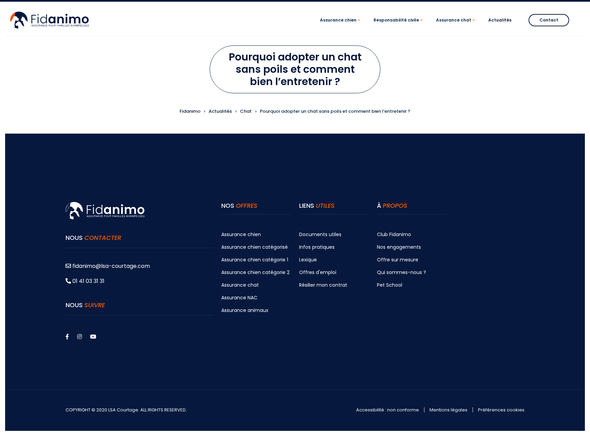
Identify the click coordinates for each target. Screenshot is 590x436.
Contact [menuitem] (548, 20)
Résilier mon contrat (323, 285)
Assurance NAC (239, 297)
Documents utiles (320, 234)
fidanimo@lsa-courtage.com (111, 266)
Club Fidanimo (394, 234)
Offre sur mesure (397, 259)
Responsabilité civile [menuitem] (399, 26)
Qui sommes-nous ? (401, 272)
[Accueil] (49, 19)
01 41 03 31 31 (87, 281)
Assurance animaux (244, 310)
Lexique (308, 259)
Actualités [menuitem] (499, 20)
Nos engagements (399, 247)
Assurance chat (240, 285)
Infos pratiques (317, 247)
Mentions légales (448, 410)
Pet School (389, 285)
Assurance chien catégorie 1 (254, 259)
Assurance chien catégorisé (254, 247)
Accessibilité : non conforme (387, 410)
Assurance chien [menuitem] (341, 26)
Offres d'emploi (317, 272)
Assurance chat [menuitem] (456, 26)
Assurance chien (241, 234)
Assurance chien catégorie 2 (255, 272)
